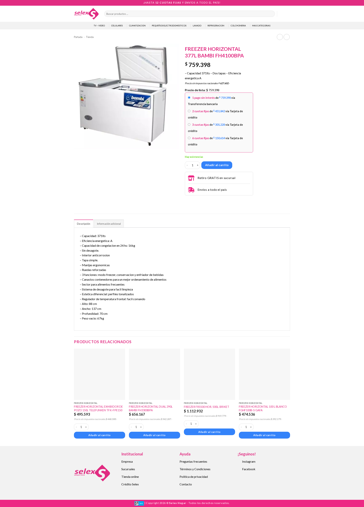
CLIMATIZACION (137, 25)
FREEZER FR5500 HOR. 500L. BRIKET (206, 406)
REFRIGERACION (216, 25)
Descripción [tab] (83, 223)
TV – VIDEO (99, 25)
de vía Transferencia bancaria (211, 101)
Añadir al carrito (217, 165)
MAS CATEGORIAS (261, 25)
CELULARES (117, 25)
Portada (78, 36)
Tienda (90, 36)
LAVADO (197, 25)
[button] (282, 14)
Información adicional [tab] (109, 223)
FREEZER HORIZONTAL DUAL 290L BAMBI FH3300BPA (151, 408)
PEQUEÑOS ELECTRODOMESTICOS (169, 25)
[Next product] (280, 37)
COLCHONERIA (238, 25)
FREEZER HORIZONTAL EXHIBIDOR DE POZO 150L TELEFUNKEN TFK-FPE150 (98, 408)
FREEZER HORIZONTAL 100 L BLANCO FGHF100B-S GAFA (263, 408)
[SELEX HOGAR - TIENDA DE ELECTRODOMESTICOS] (86, 14)
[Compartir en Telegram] (187, 200)
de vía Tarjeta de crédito (215, 114)
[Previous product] (286, 37)
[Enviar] (271, 14)
